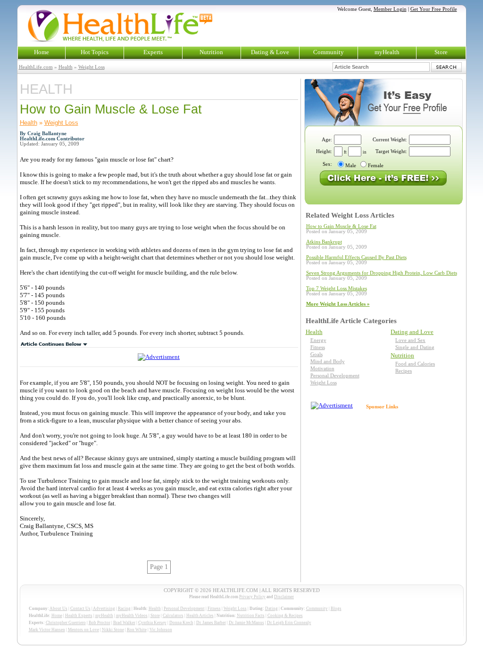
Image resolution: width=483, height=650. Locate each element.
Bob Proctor (99, 622)
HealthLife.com (36, 67)
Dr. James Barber (211, 622)
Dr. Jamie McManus (246, 622)
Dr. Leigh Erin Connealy (289, 622)
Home (41, 52)
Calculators (173, 615)
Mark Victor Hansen (47, 629)
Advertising (104, 608)
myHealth (387, 52)
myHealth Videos (132, 615)
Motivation (322, 368)
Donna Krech (181, 622)
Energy (318, 340)
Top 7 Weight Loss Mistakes (336, 288)
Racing (124, 608)
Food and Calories (415, 363)
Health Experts (78, 615)
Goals (316, 354)
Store (441, 52)
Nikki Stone (113, 629)
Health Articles (200, 615)
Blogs (336, 608)
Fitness (317, 347)
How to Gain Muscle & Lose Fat (341, 226)
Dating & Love (270, 52)
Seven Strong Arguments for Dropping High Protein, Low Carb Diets (381, 273)
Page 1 (159, 566)
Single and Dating (414, 347)
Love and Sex (410, 340)
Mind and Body (327, 361)
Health (65, 67)
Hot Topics (94, 52)
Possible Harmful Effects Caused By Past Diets (356, 257)
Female (375, 165)
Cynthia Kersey (152, 622)
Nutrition (211, 52)
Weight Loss (91, 67)
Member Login (390, 9)
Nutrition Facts (251, 615)
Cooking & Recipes (285, 615)
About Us (58, 608)
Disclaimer (284, 596)
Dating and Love (412, 331)
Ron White (137, 629)
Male (350, 165)
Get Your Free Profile (433, 9)
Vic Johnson (161, 629)
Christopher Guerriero (66, 622)
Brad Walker (124, 622)
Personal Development (334, 375)
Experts (153, 52)
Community (328, 52)
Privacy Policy (252, 596)
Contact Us (80, 608)
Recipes (403, 371)
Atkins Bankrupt (324, 241)
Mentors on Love (83, 629)
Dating (271, 608)
